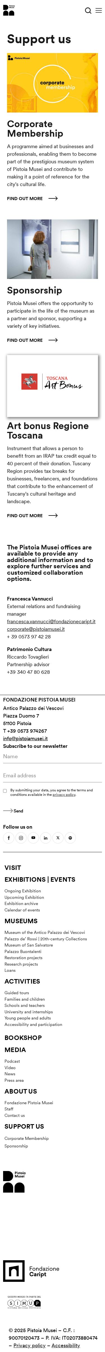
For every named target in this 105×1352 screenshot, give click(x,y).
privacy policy (64, 794)
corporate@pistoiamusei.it (36, 629)
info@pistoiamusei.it (25, 738)
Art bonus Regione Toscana (48, 430)
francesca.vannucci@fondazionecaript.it (51, 621)
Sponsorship (34, 290)
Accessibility (66, 1345)
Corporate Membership (35, 128)
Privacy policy (29, 1345)
